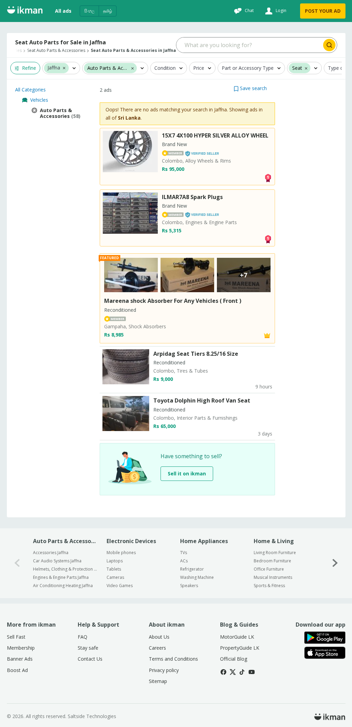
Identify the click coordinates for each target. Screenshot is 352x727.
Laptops (115, 561)
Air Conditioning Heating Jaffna (63, 585)
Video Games (120, 585)
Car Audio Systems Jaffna (57, 561)
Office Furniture (269, 569)
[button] (64, 67)
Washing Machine (197, 577)
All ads (63, 11)
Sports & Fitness (269, 585)
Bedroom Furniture (272, 561)
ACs (184, 561)
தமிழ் (107, 11)
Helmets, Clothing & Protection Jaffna (65, 569)
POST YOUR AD (323, 11)
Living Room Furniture (275, 552)
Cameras (115, 577)
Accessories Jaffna (50, 552)
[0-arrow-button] (17, 563)
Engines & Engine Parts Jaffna (61, 577)
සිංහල (89, 11)
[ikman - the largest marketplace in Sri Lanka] (25, 11)
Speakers (189, 585)
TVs (183, 552)
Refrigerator (192, 569)
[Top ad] (268, 177)
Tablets (114, 569)
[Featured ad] (267, 335)
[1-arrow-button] (335, 563)
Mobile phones (121, 552)
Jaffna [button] (53, 68)
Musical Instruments (273, 577)
